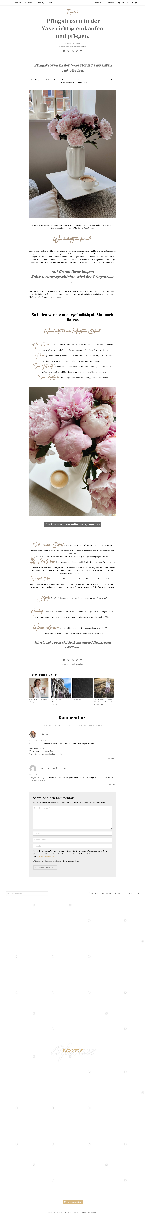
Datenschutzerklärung (46, 856)
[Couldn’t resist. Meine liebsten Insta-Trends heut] (127, 956)
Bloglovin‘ (121, 893)
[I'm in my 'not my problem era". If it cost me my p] (90, 993)
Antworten (112, 758)
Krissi (45, 734)
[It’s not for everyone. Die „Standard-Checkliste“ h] (90, 920)
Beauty (41, 3)
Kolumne (29, 3)
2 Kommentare (64, 47)
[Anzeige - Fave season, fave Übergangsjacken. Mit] (90, 956)
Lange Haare (76, 700)
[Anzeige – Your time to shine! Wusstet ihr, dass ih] (18, 993)
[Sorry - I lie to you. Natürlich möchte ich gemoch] (54, 920)
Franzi (78, 44)
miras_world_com (53, 768)
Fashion (17, 3)
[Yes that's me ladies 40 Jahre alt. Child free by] (127, 1029)
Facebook (95, 893)
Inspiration (72, 12)
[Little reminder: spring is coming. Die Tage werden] (127, 920)
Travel (51, 3)
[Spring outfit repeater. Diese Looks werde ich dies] (90, 1029)
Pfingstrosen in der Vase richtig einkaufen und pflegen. (72, 28)
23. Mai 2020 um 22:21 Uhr (38, 741)
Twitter (108, 893)
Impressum (76, 1212)
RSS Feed (135, 893)
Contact (110, 3)
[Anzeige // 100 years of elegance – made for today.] (54, 993)
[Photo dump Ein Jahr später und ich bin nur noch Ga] (18, 920)
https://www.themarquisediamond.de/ (46, 754)
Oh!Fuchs (68, 1212)
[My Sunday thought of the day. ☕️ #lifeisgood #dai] (54, 956)
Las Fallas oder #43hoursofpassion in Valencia (58, 702)
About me (98, 3)
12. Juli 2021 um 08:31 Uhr (37, 775)
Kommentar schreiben (78, 47)
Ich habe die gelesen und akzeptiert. (57, 861)
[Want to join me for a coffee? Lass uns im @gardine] (18, 1029)
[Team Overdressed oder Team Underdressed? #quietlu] (18, 956)
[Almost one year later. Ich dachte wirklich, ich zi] (127, 993)
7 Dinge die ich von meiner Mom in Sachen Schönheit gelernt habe (103, 702)
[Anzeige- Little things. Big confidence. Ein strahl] (54, 1029)
